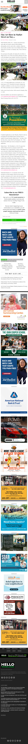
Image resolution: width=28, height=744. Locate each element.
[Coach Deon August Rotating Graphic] (14, 471)
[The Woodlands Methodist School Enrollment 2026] (14, 571)
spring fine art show (12, 261)
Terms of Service (23, 648)
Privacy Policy (15, 648)
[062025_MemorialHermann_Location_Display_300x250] (14, 591)
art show (12, 259)
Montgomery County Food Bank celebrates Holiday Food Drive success (7, 267)
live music (20, 259)
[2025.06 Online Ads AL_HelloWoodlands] (14, 501)
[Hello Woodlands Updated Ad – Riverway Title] (14, 550)
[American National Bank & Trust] (14, 413)
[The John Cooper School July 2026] (14, 355)
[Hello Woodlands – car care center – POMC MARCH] (14, 442)
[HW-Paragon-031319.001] (14, 614)
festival (16, 259)
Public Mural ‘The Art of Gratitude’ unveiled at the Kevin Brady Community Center (13, 282)
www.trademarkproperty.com (9, 188)
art (8, 259)
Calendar (8, 648)
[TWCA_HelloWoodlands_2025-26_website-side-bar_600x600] (14, 130)
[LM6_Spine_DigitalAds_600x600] (14, 255)
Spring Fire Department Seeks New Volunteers (21, 267)
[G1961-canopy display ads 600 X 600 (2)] (14, 320)
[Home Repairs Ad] (14, 530)
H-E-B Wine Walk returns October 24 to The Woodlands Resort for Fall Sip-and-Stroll (12, 278)
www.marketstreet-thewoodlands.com (9, 96)
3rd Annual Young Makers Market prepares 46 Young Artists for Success (14, 287)
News (3, 648)
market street (4, 261)
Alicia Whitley (5, 39)
